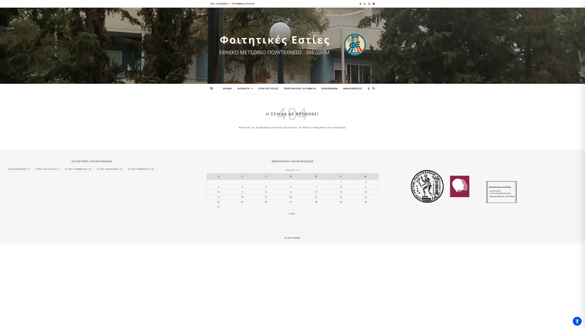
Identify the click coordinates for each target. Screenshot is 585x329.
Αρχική (227, 88)
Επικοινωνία (329, 88)
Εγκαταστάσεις (268, 88)
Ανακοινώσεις (352, 88)
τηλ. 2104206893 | (220, 3)
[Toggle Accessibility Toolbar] (577, 321)
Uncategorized (19, 169)
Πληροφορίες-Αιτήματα (300, 88)
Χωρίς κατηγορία (47, 169)
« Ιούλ (291, 213)
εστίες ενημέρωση (141, 169)
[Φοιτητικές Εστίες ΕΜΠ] (292, 46)
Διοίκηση (243, 88)
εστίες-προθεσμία (109, 169)
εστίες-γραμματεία (78, 169)
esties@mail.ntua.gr (243, 3)
